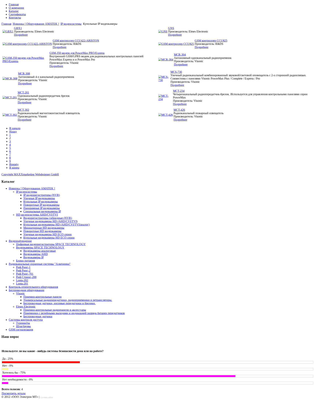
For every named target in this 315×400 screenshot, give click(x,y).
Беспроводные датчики (37, 316)
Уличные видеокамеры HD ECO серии (47, 234)
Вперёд (13, 164)
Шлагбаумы (23, 326)
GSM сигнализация (21, 329)
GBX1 (18, 28)
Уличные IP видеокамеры (39, 198)
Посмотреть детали (14, 393)
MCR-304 (180, 54)
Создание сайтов (46, 397)
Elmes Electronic (26, 306)
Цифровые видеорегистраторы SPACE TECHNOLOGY (51, 244)
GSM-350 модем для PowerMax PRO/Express (76, 53)
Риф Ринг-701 (24, 273)
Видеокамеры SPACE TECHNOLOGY (40, 247)
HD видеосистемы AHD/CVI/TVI (37, 214)
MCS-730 (176, 71)
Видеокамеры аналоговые (39, 250)
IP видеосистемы (71, 23)
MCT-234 (178, 90)
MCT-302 (23, 109)
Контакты (15, 17)
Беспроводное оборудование (26, 290)
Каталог (14, 11)
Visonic (20, 293)
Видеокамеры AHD (35, 254)
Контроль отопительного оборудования (33, 286)
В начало (14, 128)
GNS (171, 28)
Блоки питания (25, 260)
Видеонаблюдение (20, 240)
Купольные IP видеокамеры (40, 201)
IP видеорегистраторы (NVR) (41, 195)
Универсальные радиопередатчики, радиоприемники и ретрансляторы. (67, 300)
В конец (14, 167)
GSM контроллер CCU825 (211, 40)
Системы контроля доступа (26, 319)
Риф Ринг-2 (23, 270)
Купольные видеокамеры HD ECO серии (49, 237)
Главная (14, 4)
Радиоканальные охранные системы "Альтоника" (40, 263)
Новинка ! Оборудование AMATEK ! (36, 23)
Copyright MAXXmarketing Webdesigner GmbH (30, 174)
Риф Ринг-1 (23, 267)
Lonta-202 (22, 280)
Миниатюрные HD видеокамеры (43, 227)
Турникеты (23, 323)
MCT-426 (179, 109)
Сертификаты (17, 14)
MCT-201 (23, 92)
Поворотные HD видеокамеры (42, 231)
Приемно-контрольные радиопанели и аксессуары (54, 309)
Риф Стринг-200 (26, 277)
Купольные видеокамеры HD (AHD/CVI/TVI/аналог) (56, 224)
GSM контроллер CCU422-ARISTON (76, 40)
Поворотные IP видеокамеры (41, 204)
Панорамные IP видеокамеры (41, 208)
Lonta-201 (22, 283)
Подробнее (21, 34)
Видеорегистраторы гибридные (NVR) (47, 218)
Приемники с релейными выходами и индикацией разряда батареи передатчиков (74, 313)
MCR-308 (24, 73)
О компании (16, 7)
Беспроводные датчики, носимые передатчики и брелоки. (59, 303)
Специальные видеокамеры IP (42, 211)
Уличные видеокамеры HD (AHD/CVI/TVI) (50, 221)
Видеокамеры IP (33, 257)
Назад (13, 131)
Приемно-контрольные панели (42, 296)
